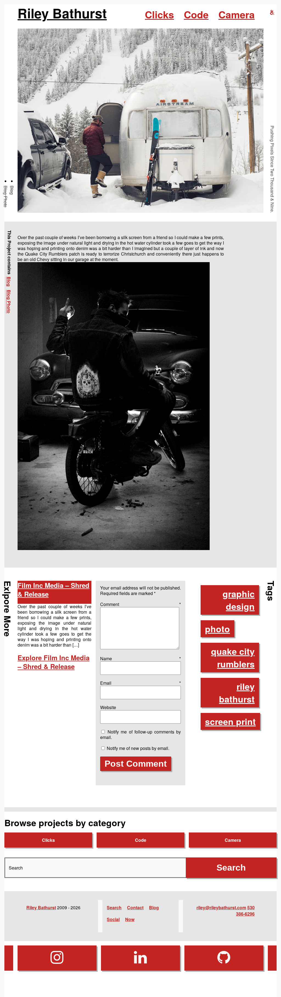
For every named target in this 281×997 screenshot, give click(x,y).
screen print (230, 721)
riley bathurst (237, 692)
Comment (140, 604)
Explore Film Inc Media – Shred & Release (53, 662)
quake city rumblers (233, 657)
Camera (236, 14)
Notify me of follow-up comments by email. (140, 734)
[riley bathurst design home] (272, 12)
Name (140, 658)
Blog (12, 190)
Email (140, 683)
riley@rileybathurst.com (221, 907)
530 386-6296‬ (245, 910)
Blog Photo (5, 196)
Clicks (159, 14)
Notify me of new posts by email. (138, 748)
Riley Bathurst (62, 13)
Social (113, 919)
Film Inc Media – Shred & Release (53, 589)
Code (196, 14)
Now (129, 919)
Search (114, 907)
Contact (135, 907)
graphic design (239, 600)
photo (217, 628)
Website (108, 707)
